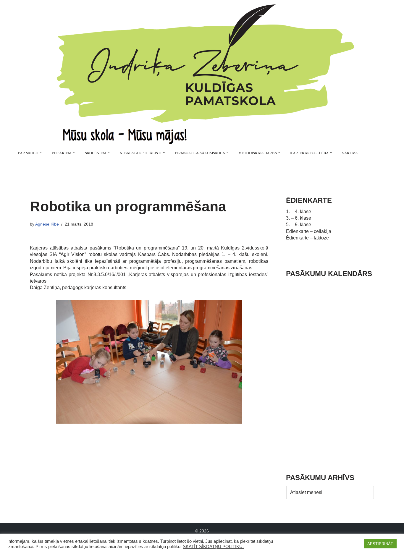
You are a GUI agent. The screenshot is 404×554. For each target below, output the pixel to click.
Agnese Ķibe (47, 224)
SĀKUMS (350, 152)
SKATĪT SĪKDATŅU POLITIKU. (213, 546)
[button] (40, 152)
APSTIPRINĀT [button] (380, 544)
